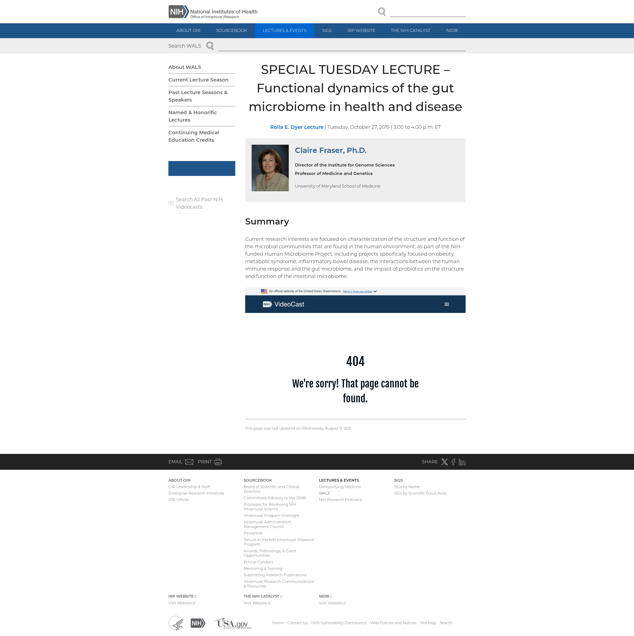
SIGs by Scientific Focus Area (420, 493)
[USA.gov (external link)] (232, 622)
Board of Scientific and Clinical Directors (271, 489)
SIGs (327, 30)
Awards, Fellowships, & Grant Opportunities (270, 553)
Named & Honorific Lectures (192, 116)
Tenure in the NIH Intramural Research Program (279, 542)
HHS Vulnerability (339, 622)
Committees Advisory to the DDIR (275, 498)
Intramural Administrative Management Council (267, 524)
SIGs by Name (407, 486)
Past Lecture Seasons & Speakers (198, 96)
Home (278, 622)
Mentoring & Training (263, 568)
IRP (365, 33)
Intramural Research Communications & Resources (279, 583)
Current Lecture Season (198, 80)
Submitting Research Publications (275, 575)
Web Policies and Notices (393, 622)
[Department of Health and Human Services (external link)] (175, 622)
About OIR (188, 30)
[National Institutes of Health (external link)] (198, 622)
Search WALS (184, 46)
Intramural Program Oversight (271, 515)
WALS (324, 493)
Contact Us (297, 622)
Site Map (428, 622)
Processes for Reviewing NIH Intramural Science (270, 506)
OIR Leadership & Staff (189, 486)
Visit (181, 603)
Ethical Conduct (258, 562)
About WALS (184, 67)
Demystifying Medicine (340, 486)
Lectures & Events (284, 30)
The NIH (414, 33)
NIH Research (340, 500)
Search (446, 622)
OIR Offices (178, 499)
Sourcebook (231, 30)
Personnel (253, 533)
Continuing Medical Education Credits (193, 136)
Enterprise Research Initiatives (196, 493)
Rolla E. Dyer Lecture (296, 127)
